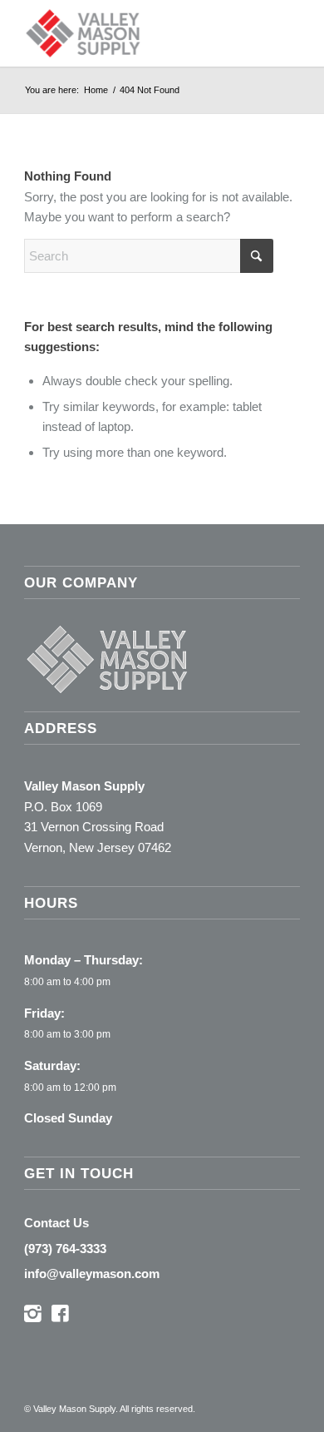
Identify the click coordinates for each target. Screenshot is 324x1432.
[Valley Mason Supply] (134, 33)
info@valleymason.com (92, 1273)
